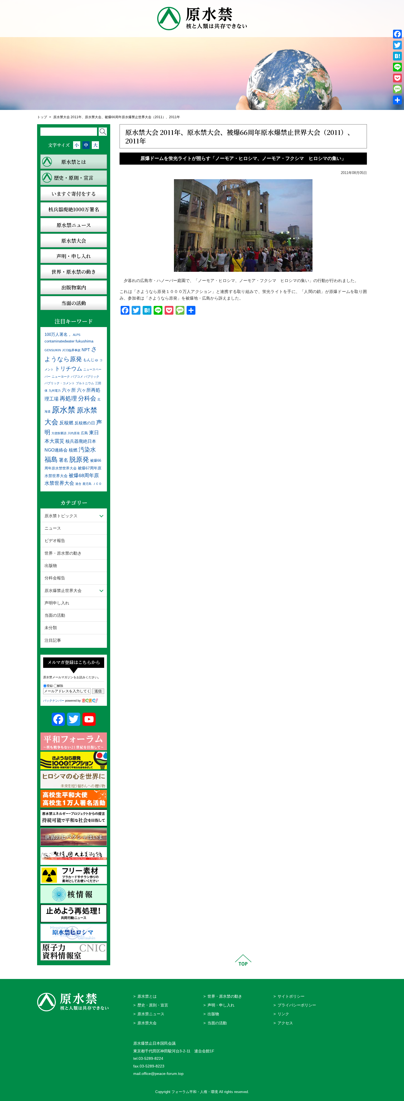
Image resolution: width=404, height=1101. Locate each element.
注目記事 (53, 640)
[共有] (397, 100)
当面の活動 (55, 615)
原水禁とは (147, 996)
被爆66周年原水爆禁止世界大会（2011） (135, 117)
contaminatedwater (59, 341)
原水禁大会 (93, 117)
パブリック (91, 376)
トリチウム (68, 369)
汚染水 (87, 449)
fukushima (84, 341)
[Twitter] (397, 45)
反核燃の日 (84, 423)
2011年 (174, 117)
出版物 (51, 565)
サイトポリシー (291, 996)
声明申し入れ (57, 603)
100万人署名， (58, 334)
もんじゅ (90, 360)
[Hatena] (397, 56)
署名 (63, 460)
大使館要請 (59, 433)
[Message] (397, 89)
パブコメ (77, 376)
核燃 (73, 450)
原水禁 (64, 409)
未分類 (51, 627)
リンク (283, 1014)
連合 (78, 483)
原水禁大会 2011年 (67, 117)
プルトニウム (85, 383)
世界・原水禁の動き (63, 553)
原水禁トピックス (61, 515)
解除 (60, 685)
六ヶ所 (69, 390)
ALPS (76, 334)
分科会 (87, 398)
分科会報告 (55, 578)
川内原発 (74, 433)
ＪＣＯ (97, 483)
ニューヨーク (61, 376)
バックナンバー (53, 700)
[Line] (397, 67)
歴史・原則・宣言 (152, 1005)
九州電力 (55, 390)
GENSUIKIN (53, 350)
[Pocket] (397, 78)
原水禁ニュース (150, 1014)
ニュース (53, 528)
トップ (42, 117)
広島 (84, 433)
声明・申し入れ (220, 1005)
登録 (50, 685)
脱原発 (79, 459)
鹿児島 (87, 483)
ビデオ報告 (55, 540)
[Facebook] (397, 34)
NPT (86, 349)
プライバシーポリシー (297, 1005)
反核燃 (66, 422)
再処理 (68, 398)
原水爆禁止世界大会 (63, 590)
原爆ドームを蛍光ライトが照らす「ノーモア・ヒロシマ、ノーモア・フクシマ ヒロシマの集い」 (243, 158)
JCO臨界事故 (71, 350)
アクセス (285, 1023)
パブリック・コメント (60, 383)
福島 (51, 459)
